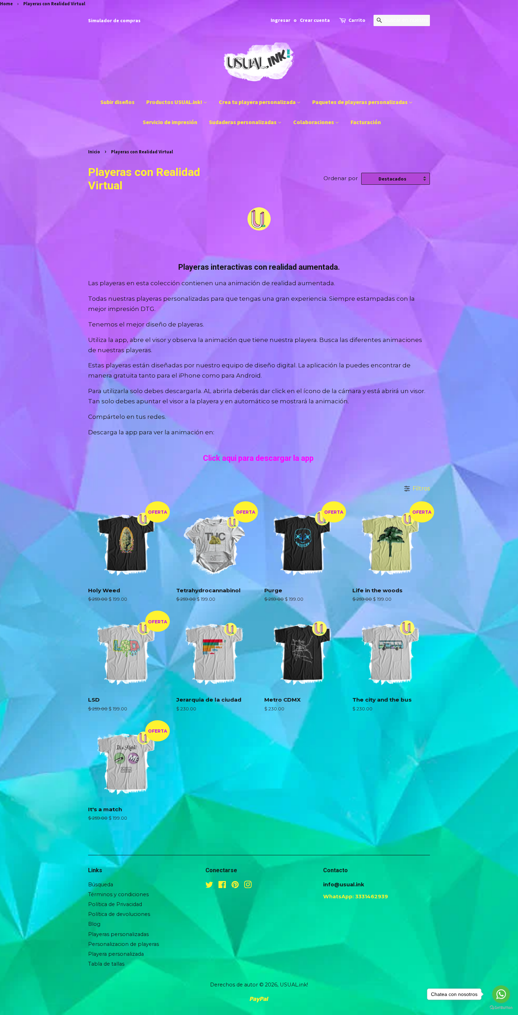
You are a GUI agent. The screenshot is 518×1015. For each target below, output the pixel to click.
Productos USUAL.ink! (174, 101)
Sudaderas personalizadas (243, 122)
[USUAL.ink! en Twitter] (209, 886)
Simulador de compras (114, 20)
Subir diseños (117, 101)
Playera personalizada (116, 954)
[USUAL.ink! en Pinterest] (235, 886)
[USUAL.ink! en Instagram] (248, 886)
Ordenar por (340, 178)
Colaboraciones (314, 122)
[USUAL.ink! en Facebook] (222, 886)
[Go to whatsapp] (501, 994)
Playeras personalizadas (118, 934)
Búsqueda (100, 884)
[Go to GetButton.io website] (501, 1007)
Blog (94, 924)
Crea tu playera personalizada (258, 101)
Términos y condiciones (118, 894)
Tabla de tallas (106, 964)
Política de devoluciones (119, 914)
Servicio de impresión (170, 122)
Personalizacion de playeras (123, 944)
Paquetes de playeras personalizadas (360, 101)
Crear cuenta (315, 20)
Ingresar (280, 20)
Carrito (357, 20)
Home (6, 3)
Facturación (366, 122)
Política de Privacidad (115, 904)
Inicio (94, 151)
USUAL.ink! (294, 985)
